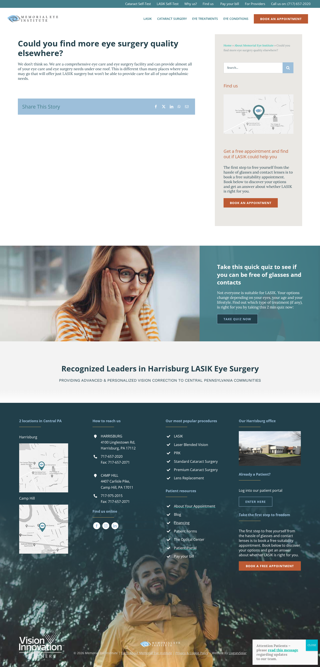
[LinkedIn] (171, 106)
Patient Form (184, 531)
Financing (182, 522)
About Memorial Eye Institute (254, 45)
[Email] (187, 106)
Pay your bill (184, 556)
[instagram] (105, 525)
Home (228, 45)
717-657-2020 (112, 456)
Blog (177, 514)
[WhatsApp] (179, 106)
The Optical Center (189, 539)
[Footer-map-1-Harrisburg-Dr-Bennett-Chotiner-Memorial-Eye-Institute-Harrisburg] (43, 445)
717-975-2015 (112, 495)
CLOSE (312, 645)
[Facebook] (156, 106)
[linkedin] (114, 525)
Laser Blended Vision (191, 444)
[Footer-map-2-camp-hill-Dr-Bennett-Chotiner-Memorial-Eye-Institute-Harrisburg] (43, 506)
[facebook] (96, 525)
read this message (283, 650)
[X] (164, 106)
